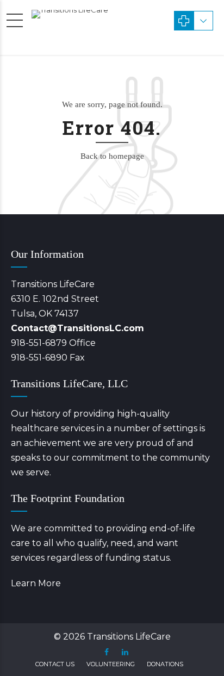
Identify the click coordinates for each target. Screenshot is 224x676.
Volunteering (110, 664)
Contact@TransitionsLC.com (77, 328)
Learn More (36, 583)
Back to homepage (112, 156)
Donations (165, 664)
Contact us (54, 664)
